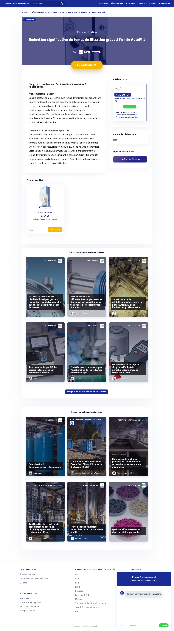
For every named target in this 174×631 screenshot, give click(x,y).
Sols (77, 582)
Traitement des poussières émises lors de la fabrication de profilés (86, 529)
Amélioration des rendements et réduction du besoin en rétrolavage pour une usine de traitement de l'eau (44, 528)
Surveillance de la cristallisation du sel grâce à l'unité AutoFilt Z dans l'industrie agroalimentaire (127, 303)
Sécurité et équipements (87, 607)
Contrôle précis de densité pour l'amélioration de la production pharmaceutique (86, 370)
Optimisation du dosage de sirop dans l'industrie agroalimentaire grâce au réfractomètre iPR (125, 368)
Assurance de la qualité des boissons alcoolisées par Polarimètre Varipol (43, 370)
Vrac (77, 611)
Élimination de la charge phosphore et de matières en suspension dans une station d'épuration (126, 463)
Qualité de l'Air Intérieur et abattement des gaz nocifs (126, 531)
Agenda (153, 3)
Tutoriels (130, 3)
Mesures (79, 599)
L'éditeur (24, 582)
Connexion (164, 3)
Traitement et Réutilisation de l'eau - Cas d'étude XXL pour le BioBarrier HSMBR (86, 464)
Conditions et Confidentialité (34, 578)
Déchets (79, 591)
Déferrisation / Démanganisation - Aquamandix (45, 465)
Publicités (24, 598)
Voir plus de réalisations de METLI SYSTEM (86, 391)
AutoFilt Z (45, 216)
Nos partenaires (27, 610)
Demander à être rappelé (126, 115)
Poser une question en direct (127, 117)
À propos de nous (28, 574)
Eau (77, 578)
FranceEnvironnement (15, 3)
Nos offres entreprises (30, 602)
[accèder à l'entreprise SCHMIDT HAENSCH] (31, 230)
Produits (142, 3)
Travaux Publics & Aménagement (91, 603)
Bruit (77, 587)
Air (76, 574)
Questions (103, 3)
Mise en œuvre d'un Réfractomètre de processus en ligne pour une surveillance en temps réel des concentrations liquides (86, 302)
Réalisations (117, 3)
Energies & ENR (82, 595)
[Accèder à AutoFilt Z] (45, 197)
